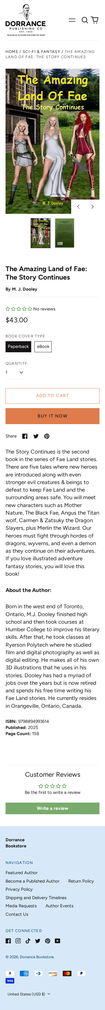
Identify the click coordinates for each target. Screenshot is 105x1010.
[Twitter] (38, 941)
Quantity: (17, 363)
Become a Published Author (33, 881)
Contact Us (17, 914)
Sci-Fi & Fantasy (41, 51)
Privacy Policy (19, 889)
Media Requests (21, 905)
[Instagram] (18, 941)
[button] (85, 20)
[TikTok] (28, 941)
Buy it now (52, 416)
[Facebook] (8, 941)
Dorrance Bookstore (37, 957)
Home (12, 51)
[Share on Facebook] (25, 436)
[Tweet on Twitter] (36, 436)
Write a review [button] (52, 808)
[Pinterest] (47, 941)
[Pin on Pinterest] (47, 436)
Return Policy (81, 881)
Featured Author (22, 872)
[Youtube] (57, 941)
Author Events (60, 905)
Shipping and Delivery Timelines (36, 897)
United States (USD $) (27, 994)
